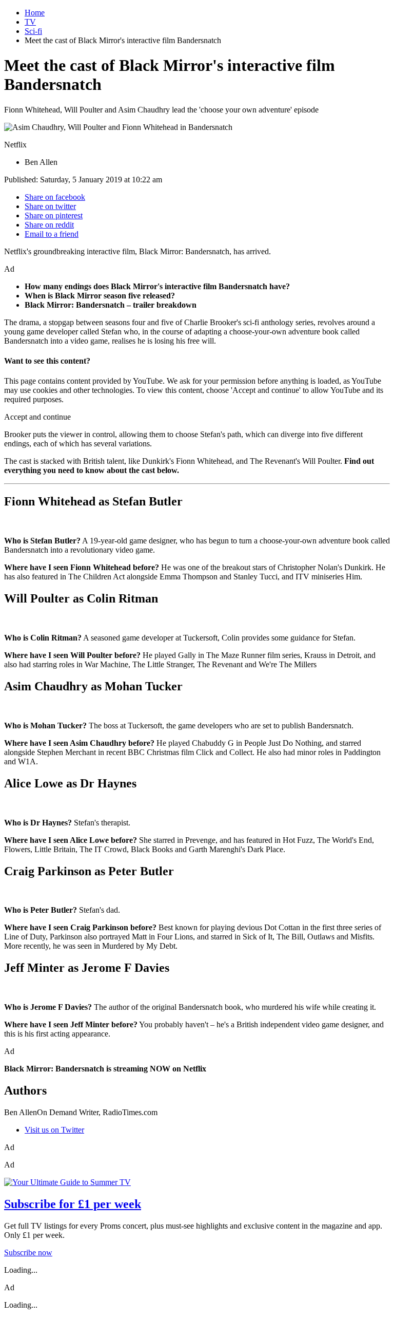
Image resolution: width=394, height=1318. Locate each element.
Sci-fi (33, 31)
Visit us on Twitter (54, 1129)
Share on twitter (50, 206)
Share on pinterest (54, 215)
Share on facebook (55, 197)
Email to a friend (51, 234)
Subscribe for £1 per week (72, 1204)
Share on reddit (49, 224)
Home (35, 12)
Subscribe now (28, 1252)
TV (30, 21)
